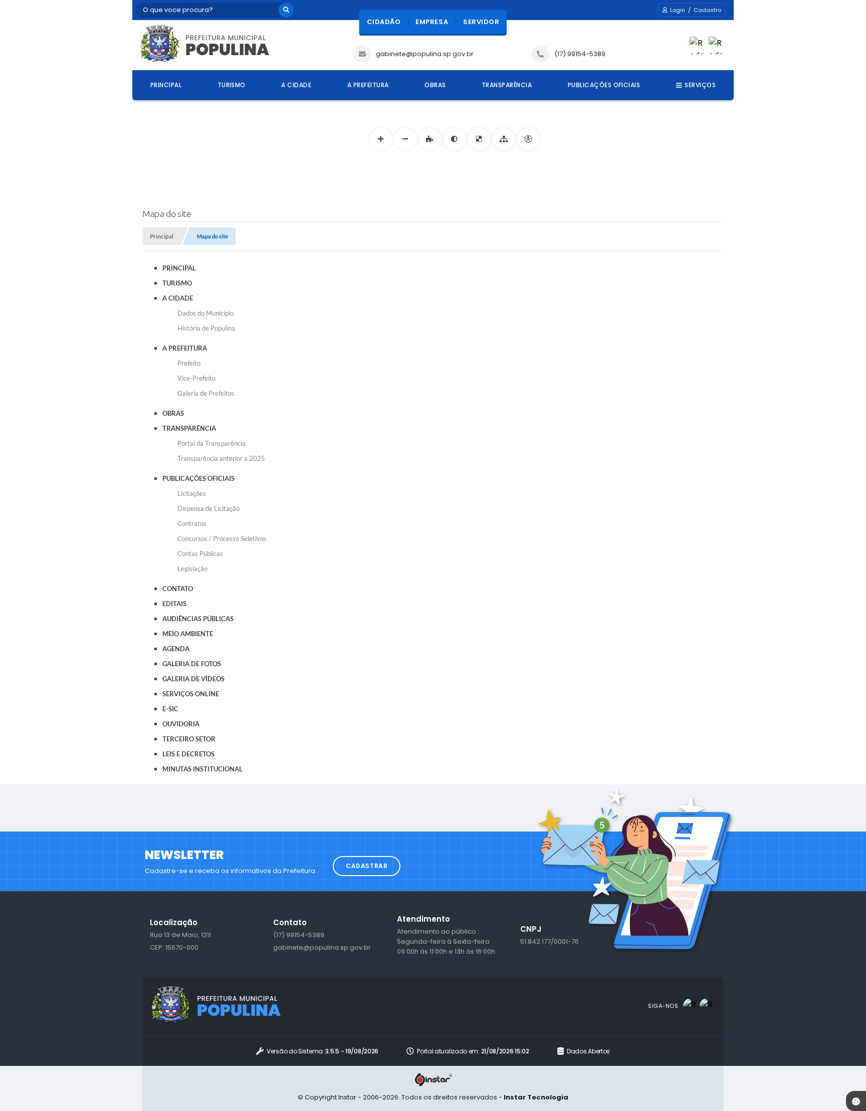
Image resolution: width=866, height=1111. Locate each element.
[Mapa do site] (503, 139)
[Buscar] (286, 10)
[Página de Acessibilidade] (528, 139)
